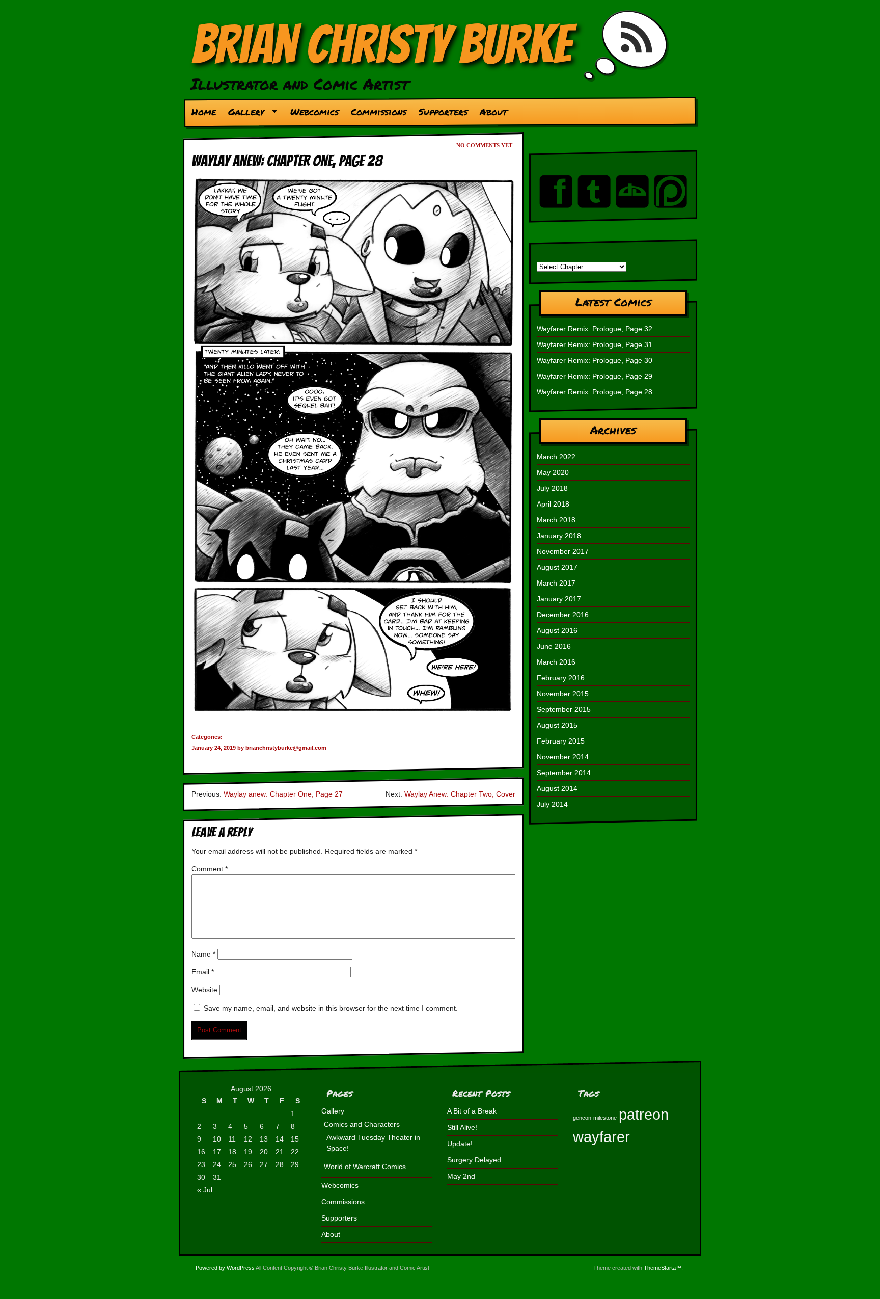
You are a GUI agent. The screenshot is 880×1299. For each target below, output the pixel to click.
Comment (209, 869)
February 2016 (561, 678)
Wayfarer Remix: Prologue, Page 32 (594, 329)
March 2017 (556, 583)
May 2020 (553, 472)
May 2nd (461, 1176)
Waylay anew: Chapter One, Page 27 (283, 794)
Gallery (243, 114)
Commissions (378, 111)
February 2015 (561, 741)
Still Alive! (462, 1127)
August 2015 (557, 725)
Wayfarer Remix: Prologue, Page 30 (594, 360)
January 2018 (559, 536)
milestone (605, 1118)
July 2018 (552, 488)
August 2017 (557, 567)
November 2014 (563, 757)
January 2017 (559, 599)
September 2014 (564, 772)
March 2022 (556, 457)
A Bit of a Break (472, 1111)
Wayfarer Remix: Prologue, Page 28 (594, 392)
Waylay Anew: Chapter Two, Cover (459, 794)
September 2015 (564, 709)
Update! (460, 1143)
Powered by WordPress (225, 1268)
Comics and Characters (362, 1124)
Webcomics (314, 111)
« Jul (204, 1190)
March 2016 (556, 662)
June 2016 (554, 646)
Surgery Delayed (474, 1160)
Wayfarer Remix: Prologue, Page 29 (594, 376)
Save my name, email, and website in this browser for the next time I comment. (331, 1008)
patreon (644, 1114)
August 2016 (557, 630)
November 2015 (563, 694)
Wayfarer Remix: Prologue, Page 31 (594, 344)
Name (203, 954)
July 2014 (552, 804)
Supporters (443, 111)
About (493, 111)
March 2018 (556, 520)
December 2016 (563, 615)
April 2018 (553, 504)
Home (203, 111)
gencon (582, 1118)
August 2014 (557, 788)
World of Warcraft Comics (365, 1166)
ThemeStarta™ (662, 1268)
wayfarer (601, 1136)
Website (204, 990)
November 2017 (563, 551)
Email (202, 972)
